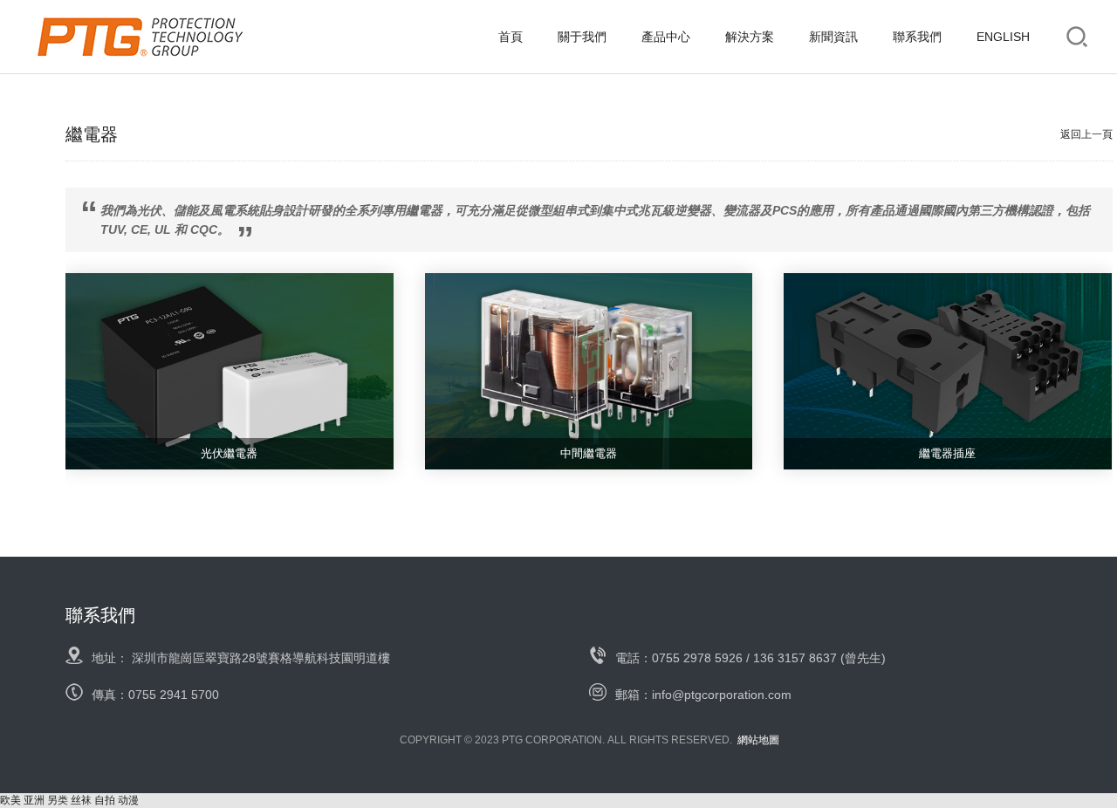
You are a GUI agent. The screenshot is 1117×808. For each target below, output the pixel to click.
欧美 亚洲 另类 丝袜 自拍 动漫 (69, 800)
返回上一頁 (1086, 134)
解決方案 (749, 37)
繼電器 (91, 134)
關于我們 (582, 37)
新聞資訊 (833, 37)
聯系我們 (917, 37)
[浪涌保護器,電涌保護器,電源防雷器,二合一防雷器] (139, 37)
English (1003, 37)
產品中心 (665, 37)
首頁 (510, 37)
